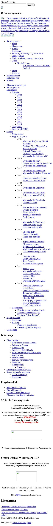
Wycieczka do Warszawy (33, 222)
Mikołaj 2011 (28, 268)
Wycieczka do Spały (31, 161)
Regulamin (16, 320)
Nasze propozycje (19, 374)
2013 (19, 117)
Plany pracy (17, 46)
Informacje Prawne (20, 345)
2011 (19, 122)
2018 (19, 104)
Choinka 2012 (29, 256)
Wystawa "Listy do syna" (28, 315)
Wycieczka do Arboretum (34, 170)
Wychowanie (17, 355)
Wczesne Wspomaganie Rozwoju (26, 352)
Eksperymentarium (31, 244)
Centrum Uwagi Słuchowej (18, 392)
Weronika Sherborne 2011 (34, 281)
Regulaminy (17, 51)
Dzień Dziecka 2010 (31, 305)
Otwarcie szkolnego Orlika (34, 251)
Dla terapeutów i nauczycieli (19, 369)
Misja (14, 70)
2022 (19, 95)
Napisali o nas (23, 63)
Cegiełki (15, 73)
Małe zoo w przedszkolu (33, 295)
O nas (14, 61)
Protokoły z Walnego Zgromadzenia (27, 53)
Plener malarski (29, 212)
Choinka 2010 (29, 298)
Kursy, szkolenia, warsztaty (18, 372)
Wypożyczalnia (13, 317)
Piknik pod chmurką (31, 237)
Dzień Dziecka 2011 (31, 273)
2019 (19, 102)
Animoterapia (18, 347)
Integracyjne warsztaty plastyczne (37, 163)
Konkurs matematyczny (33, 264)
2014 (19, 114)
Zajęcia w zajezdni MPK (33, 195)
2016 (19, 109)
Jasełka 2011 (28, 278)
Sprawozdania (18, 56)
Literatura (16, 362)
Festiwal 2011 (29, 276)
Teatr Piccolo (28, 261)
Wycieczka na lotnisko (32, 271)
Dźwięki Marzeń (14, 390)
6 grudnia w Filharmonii (33, 246)
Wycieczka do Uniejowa (33, 188)
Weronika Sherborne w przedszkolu (33, 287)
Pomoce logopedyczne (27, 325)
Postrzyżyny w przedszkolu (34, 300)
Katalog (15, 322)
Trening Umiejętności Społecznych (32, 216)
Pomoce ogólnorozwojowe (28, 327)
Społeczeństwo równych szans (14, 509)
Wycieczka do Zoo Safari (34, 193)
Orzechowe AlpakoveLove (34, 178)
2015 (19, 112)
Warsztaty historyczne (32, 224)
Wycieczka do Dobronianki (34, 166)
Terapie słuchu (18, 357)
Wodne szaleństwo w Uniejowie (37, 249)
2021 (19, 97)
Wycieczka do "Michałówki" (35, 156)
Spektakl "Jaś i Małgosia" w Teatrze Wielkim (35, 147)
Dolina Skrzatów (30, 202)
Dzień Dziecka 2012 (31, 259)
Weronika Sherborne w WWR (36, 290)
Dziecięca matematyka (32, 227)
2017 (19, 107)
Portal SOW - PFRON (16, 387)
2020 (19, 99)
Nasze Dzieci (17, 134)
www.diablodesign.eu (22, 522)
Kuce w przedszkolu (31, 303)
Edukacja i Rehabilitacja (22, 350)
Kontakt (10, 80)
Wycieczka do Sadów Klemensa (37, 173)
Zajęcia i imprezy (19, 136)
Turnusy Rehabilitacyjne (22, 360)
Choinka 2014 (29, 232)
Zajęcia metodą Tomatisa (33, 241)
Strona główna (13, 87)
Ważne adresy (18, 365)
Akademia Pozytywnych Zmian (20, 395)
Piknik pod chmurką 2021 (34, 180)
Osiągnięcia (17, 126)
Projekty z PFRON (20, 129)
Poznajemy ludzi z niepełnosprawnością (18, 506)
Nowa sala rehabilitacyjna (28, 312)
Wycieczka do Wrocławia (34, 200)
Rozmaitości (17, 308)
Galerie (10, 131)
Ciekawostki (12, 330)
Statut (14, 43)
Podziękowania (13, 75)
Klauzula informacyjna (16, 85)
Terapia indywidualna (32, 293)
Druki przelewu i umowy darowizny (27, 58)
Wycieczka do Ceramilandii (34, 207)
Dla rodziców (12, 340)
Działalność (12, 90)
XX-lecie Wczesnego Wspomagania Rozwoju (33, 152)
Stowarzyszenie (13, 41)
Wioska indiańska (30, 210)
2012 (19, 119)
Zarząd (15, 48)
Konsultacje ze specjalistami (24, 343)
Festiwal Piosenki (30, 234)
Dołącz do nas (13, 78)
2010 (19, 124)
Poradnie (21, 367)
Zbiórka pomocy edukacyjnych (30, 310)
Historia (15, 92)
